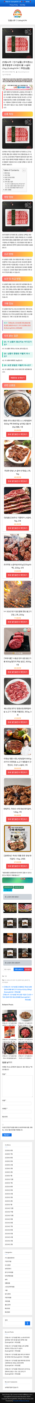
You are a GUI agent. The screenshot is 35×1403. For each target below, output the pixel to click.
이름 (4, 1100)
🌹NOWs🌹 (27, 1)
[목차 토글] (23, 170)
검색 (6, 1320)
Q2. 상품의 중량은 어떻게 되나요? (16, 185)
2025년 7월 (8, 1183)
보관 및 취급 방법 (10, 177)
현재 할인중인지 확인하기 (17, 434)
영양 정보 (7, 173)
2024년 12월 (9, 1208)
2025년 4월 (9, 1194)
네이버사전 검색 (19, 887)
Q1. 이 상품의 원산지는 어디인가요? (16, 184)
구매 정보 (7, 179)
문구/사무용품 (9, 1272)
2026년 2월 (8, 1172)
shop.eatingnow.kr (23, 72)
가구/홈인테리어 (9, 1258)
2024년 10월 (9, 1215)
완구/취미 (8, 1294)
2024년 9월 (9, 1219)
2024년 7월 (9, 1226)
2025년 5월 (9, 1190)
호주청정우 (5, 982)
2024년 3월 (9, 1241)
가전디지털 (8, 1261)
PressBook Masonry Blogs (21, 1400)
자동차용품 (8, 1297)
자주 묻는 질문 (9, 181)
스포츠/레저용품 (9, 1287)
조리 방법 (7, 175)
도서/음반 (8, 1265)
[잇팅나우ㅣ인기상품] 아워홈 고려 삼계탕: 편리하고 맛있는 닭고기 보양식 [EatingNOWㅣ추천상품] (17, 1348)
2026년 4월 (9, 1165)
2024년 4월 (9, 1237)
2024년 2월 (9, 1244)
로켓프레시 (8, 1268)
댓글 (4, 1074)
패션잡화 (7, 1312)
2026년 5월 (9, 1161)
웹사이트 (5, 1116)
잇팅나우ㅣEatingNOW (17, 20)
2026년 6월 (9, 1157)
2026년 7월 (8, 1154)
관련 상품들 (8, 189)
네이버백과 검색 (8, 887)
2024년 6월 (9, 1230)
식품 (5, 976)
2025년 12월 (9, 1179)
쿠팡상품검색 (19, 969)
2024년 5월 (9, 1233)
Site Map (22, 5)
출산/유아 (8, 1305)
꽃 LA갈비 (7, 980)
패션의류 (7, 1308)
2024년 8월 (9, 1222)
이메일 (4, 1108)
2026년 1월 (8, 1175)
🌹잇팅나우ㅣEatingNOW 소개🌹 (13, 1)
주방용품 (7, 1301)
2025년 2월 (8, 1201)
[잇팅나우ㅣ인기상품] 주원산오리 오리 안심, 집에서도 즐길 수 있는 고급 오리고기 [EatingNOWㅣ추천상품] (17, 1371)
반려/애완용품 (9, 1276)
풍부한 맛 (27, 980)
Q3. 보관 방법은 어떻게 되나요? (15, 187)
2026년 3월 (9, 1168)
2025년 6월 (9, 1186)
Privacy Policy (14, 5)
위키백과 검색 (7, 890)
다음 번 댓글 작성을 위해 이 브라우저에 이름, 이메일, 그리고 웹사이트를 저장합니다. (17, 1129)
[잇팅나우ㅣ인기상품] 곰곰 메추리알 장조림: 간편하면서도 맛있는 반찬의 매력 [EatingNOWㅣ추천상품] (17, 1363)
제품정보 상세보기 (17, 378)
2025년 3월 (9, 1197)
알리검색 (28, 969)
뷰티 (6, 1279)
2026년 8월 (9, 1150)
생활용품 (7, 1283)
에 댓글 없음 (7, 75)
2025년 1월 (8, 1204)
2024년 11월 (9, 1212)
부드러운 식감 (14, 980)
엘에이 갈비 (21, 980)
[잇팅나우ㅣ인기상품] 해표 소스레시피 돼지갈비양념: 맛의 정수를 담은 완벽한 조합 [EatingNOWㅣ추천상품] (17, 1340)
